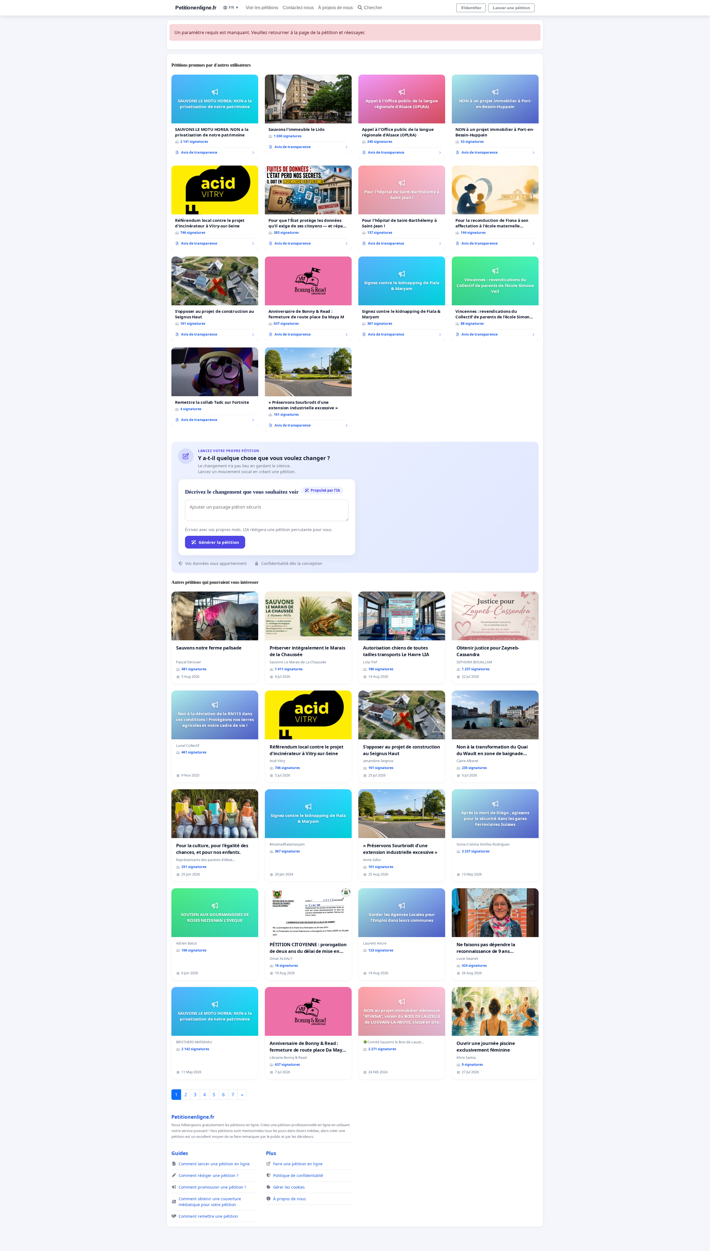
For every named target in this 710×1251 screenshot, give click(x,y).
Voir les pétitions (262, 7)
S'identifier (471, 8)
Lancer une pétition (511, 8)
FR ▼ (234, 7)
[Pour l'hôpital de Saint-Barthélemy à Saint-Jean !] (401, 208)
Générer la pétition (219, 542)
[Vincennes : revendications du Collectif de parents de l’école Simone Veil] (495, 299)
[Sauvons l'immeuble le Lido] (308, 114)
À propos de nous (335, 7)
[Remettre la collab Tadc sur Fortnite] (214, 386)
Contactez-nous (298, 7)
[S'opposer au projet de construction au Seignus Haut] (214, 299)
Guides (179, 1153)
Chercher (373, 7)
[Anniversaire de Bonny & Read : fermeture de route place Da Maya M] (308, 299)
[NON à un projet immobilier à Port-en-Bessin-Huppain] (495, 117)
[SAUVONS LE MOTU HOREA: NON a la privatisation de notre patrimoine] (214, 117)
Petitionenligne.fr (195, 8)
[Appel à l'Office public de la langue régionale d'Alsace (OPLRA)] (401, 117)
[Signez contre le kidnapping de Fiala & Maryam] (401, 299)
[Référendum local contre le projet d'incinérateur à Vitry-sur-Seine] (214, 208)
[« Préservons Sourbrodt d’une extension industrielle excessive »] (308, 389)
